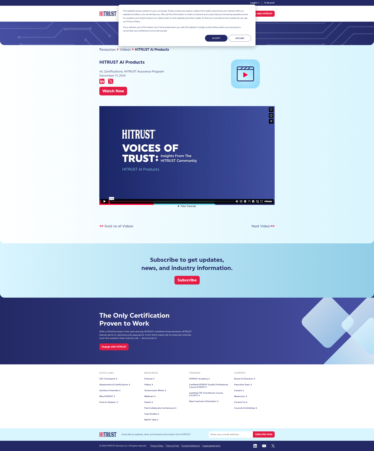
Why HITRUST (106, 396)
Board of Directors (243, 379)
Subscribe (187, 280)
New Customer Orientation (203, 401)
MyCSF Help (150, 420)
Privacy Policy (156, 446)
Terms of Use (172, 446)
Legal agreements (211, 446)
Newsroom (239, 396)
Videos (125, 49)
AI (100, 71)
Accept (216, 38)
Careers (238, 391)
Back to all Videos (118, 226)
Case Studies (150, 414)
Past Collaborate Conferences (159, 408)
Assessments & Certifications (113, 385)
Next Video (261, 226)
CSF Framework (107, 379)
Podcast (148, 379)
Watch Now (113, 91)
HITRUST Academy (198, 379)
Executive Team (242, 385)
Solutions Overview (108, 391)
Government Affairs (154, 391)
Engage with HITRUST (260, 13)
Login (253, 3)
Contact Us (239, 402)
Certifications (113, 71)
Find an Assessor (107, 402)
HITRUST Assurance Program (144, 71)
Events (147, 402)
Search (271, 3)
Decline (240, 38)
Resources (107, 49)
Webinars (149, 396)
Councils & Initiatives (244, 408)
